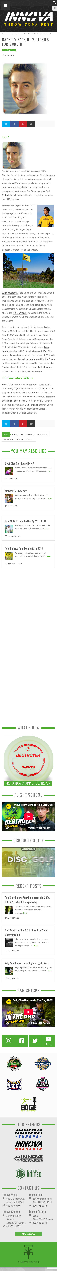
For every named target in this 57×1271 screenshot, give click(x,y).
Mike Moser (23, 396)
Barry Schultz (38, 392)
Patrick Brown (48, 359)
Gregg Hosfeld (13, 400)
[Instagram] (8, 1041)
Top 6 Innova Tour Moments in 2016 (24, 548)
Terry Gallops (41, 388)
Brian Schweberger (11, 384)
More (49, 471)
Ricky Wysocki (20, 313)
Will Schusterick (10, 293)
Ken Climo (48, 351)
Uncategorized (16, 34)
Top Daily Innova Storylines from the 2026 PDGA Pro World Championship (27, 899)
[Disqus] (28, 608)
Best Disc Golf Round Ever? (19, 463)
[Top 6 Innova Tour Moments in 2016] (9, 556)
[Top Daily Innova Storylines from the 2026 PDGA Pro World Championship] (9, 909)
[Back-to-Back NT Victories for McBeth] (28, 88)
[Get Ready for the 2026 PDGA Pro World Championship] (9, 942)
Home (6, 34)
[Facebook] (21, 1041)
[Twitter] (35, 1041)
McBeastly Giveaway (16, 491)
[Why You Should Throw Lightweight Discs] (9, 970)
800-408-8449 (13, 1206)
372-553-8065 (40, 1222)
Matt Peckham (31, 404)
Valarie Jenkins (29, 359)
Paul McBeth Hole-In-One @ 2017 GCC (25, 521)
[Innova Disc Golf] (28, 18)
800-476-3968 (40, 1206)
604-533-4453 (13, 1226)
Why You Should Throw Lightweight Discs (27, 963)
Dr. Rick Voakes (45, 367)
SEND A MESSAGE (28, 1233)
